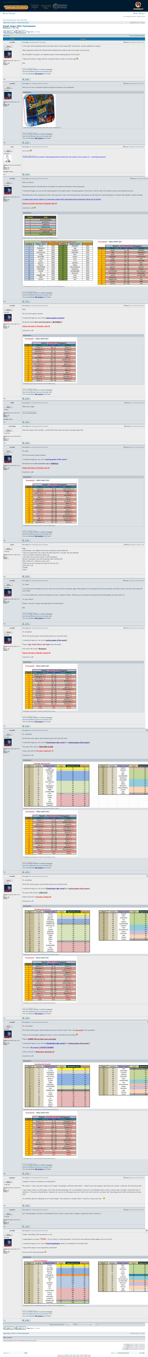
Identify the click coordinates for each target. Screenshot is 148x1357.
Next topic (141, 35)
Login (6, 13)
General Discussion (23, 22)
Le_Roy (13, 28)
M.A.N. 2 (14, 22)
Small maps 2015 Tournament (19, 26)
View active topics (22, 20)
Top (4, 79)
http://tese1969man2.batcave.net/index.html (37, 71)
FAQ (136, 13)
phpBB (66, 1355)
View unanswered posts (9, 20)
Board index (6, 22)
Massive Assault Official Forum (11, 2)
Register (12, 13)
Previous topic (134, 35)
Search (142, 13)
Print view (7, 35)
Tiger (17, 28)
